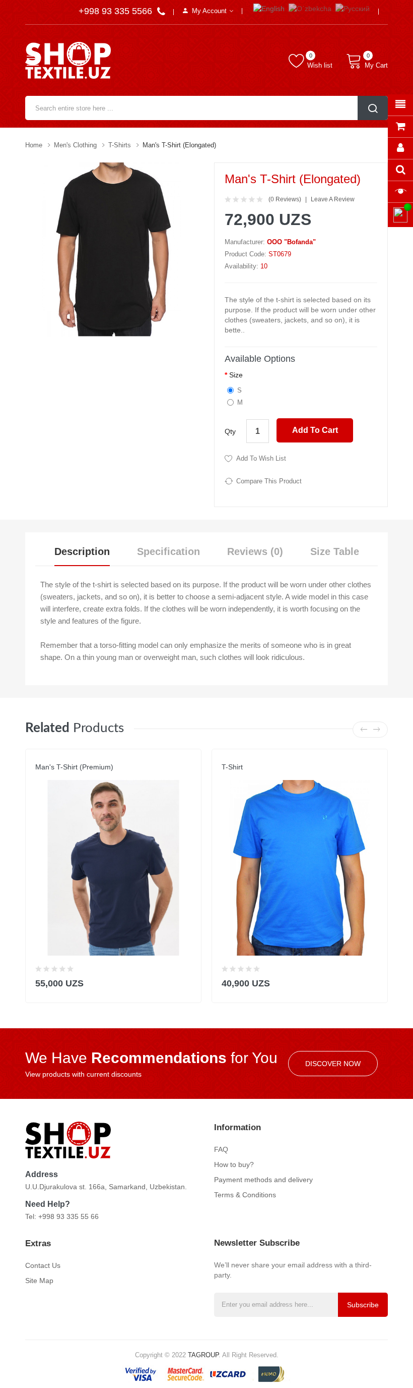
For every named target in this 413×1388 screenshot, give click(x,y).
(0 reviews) (284, 199)
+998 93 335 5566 (117, 11)
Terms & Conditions (245, 1195)
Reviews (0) (255, 551)
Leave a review (333, 199)
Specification (168, 551)
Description (82, 551)
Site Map (39, 1280)
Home (33, 145)
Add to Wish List (261, 458)
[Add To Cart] (187, 981)
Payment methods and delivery (263, 1180)
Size (236, 375)
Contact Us (42, 1265)
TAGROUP (203, 1355)
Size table (334, 551)
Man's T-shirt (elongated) (179, 145)
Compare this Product (269, 481)
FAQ (221, 1149)
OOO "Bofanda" (291, 242)
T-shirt (232, 767)
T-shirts (119, 145)
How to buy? (234, 1164)
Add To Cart (315, 430)
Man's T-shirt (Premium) (74, 767)
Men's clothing (75, 145)
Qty (230, 431)
